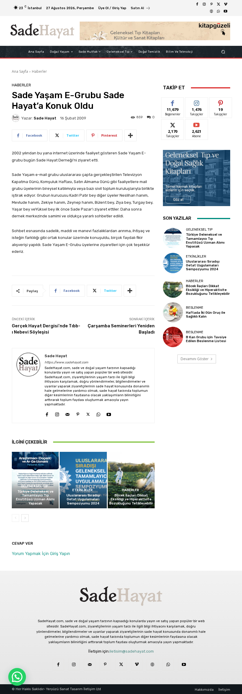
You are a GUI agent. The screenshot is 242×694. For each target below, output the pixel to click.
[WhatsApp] (218, 11)
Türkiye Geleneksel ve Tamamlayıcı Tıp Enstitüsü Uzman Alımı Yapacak (35, 497)
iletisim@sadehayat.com (131, 651)
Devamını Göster (195, 358)
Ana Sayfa (20, 71)
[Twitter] (218, 4)
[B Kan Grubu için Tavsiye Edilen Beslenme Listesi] (173, 337)
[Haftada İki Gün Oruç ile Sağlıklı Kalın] (173, 312)
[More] (130, 135)
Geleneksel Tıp (34, 486)
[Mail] (67, 413)
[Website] (211, 11)
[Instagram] (204, 4)
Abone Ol (196, 124)
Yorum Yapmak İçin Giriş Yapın (41, 553)
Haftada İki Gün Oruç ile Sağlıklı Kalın (205, 314)
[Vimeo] (225, 4)
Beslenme (194, 307)
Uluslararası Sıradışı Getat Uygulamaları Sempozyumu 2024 (83, 499)
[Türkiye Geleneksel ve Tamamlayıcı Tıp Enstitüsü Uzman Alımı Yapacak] (35, 480)
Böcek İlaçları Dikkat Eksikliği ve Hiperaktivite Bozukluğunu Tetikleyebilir (131, 499)
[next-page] (25, 518)
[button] (223, 52)
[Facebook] (197, 4)
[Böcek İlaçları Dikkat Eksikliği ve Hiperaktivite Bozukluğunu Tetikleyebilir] (131, 480)
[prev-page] (15, 518)
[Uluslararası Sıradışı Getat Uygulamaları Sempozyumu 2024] (83, 480)
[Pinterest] (211, 4)
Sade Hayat (45, 118)
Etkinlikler (82, 490)
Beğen (172, 102)
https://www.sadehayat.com (66, 362)
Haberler (39, 71)
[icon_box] (141, 9)
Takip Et (196, 102)
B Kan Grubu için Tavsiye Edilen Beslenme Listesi (206, 339)
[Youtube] (225, 11)
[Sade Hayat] (42, 31)
